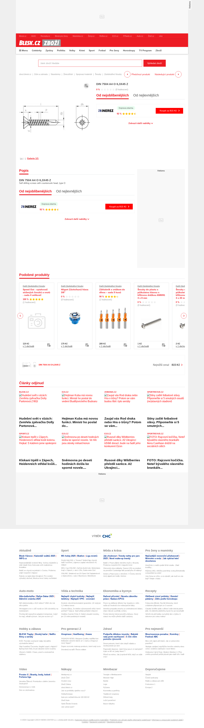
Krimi (82, 50)
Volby (72, 50)
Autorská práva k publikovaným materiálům (92, 720)
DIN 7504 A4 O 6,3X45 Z (112, 84)
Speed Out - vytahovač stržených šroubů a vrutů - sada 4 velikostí (36, 292)
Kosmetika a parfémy (111, 691)
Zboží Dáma (66, 684)
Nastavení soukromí (97, 722)
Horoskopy (129, 50)
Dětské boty (108, 697)
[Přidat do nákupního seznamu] (86, 86)
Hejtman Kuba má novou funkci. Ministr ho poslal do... (80, 422)
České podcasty (151, 678)
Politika (61, 50)
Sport (92, 50)
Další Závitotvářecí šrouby (34, 286)
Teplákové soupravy (111, 694)
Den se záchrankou (26, 690)
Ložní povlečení (109, 700)
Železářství (68, 74)
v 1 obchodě (28, 346)
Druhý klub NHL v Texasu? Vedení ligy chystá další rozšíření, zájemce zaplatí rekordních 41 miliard (79, 562)
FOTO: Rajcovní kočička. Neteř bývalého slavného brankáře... (165, 464)
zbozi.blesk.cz (25, 74)
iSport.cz (24, 434)
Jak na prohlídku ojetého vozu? (73, 691)
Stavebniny (55, 74)
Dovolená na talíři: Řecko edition (73, 649)
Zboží (159, 50)
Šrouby (98, 74)
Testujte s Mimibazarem (112, 674)
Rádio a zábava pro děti (154, 681)
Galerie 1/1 (33, 158)
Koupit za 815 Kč (168, 110)
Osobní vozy (66, 681)
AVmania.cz (110, 392)
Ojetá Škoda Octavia (69, 704)
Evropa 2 (148, 687)
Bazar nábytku (109, 704)
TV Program (145, 50)
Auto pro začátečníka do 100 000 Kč (75, 697)
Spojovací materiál (84, 74)
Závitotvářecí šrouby (113, 74)
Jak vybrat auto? (67, 707)
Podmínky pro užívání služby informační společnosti (130, 720)
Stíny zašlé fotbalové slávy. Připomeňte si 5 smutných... (163, 422)
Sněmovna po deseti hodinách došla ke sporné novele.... (77, 464)
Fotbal (102, 50)
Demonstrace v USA (27, 687)
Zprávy (49, 50)
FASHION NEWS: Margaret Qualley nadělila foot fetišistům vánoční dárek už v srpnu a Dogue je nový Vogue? (79, 641)
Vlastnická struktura (114, 722)
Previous (20, 315)
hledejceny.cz (66, 674)
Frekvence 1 (150, 684)
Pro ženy (114, 50)
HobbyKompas (67, 694)
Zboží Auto (65, 700)
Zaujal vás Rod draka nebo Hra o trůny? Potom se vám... (122, 422)
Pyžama (106, 687)
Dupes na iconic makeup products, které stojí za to (81, 646)
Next (183, 316)
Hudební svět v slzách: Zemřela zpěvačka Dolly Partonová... (36, 422)
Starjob (148, 674)
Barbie (105, 681)
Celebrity (37, 50)
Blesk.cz (24, 392)
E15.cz (65, 392)
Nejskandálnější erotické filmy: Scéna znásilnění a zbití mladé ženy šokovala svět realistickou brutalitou (38, 565)
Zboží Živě (65, 678)
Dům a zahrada (41, 74)
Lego (105, 684)
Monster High (108, 678)
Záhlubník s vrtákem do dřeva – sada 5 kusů (112, 291)
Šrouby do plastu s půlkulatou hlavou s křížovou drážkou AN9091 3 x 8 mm (151, 293)
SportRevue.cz (155, 392)
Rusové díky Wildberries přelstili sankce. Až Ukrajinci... (122, 464)
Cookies (85, 722)
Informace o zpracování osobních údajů (167, 720)
